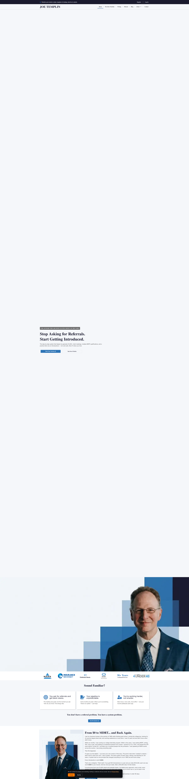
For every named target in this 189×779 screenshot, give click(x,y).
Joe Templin (50, 6)
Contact (146, 7)
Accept (71, 775)
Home (100, 7)
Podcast (126, 7)
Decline (79, 775)
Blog (132, 7)
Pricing (119, 7)
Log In (146, 2)
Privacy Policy (115, 771)
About (137, 7)
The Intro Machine (109, 7)
